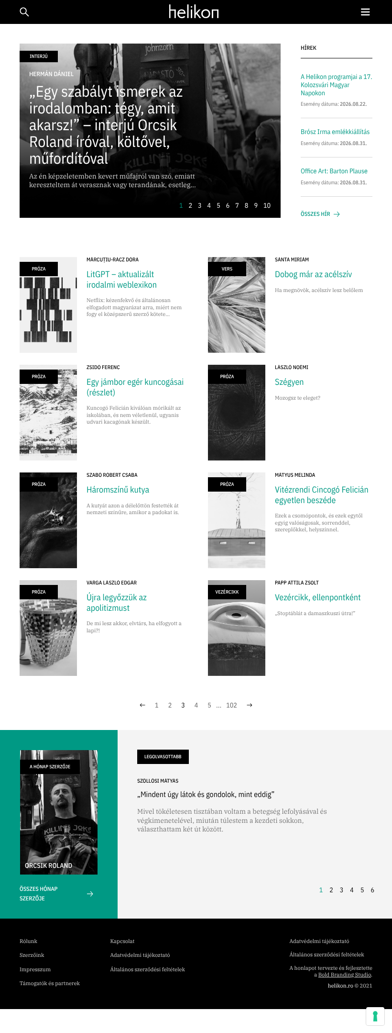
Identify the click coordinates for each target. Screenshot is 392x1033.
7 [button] (237, 205)
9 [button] (256, 205)
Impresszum (35, 969)
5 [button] (218, 205)
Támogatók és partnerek (50, 983)
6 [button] (228, 205)
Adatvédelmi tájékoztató (140, 955)
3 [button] (200, 205)
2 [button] (190, 205)
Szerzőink (32, 955)
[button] (365, 12)
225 (231, 705)
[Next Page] (249, 705)
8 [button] (247, 205)
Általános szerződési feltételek (147, 969)
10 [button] (267, 205)
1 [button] (181, 205)
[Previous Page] (142, 705)
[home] (194, 11)
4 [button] (209, 205)
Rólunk (28, 941)
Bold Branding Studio (344, 975)
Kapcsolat (122, 941)
